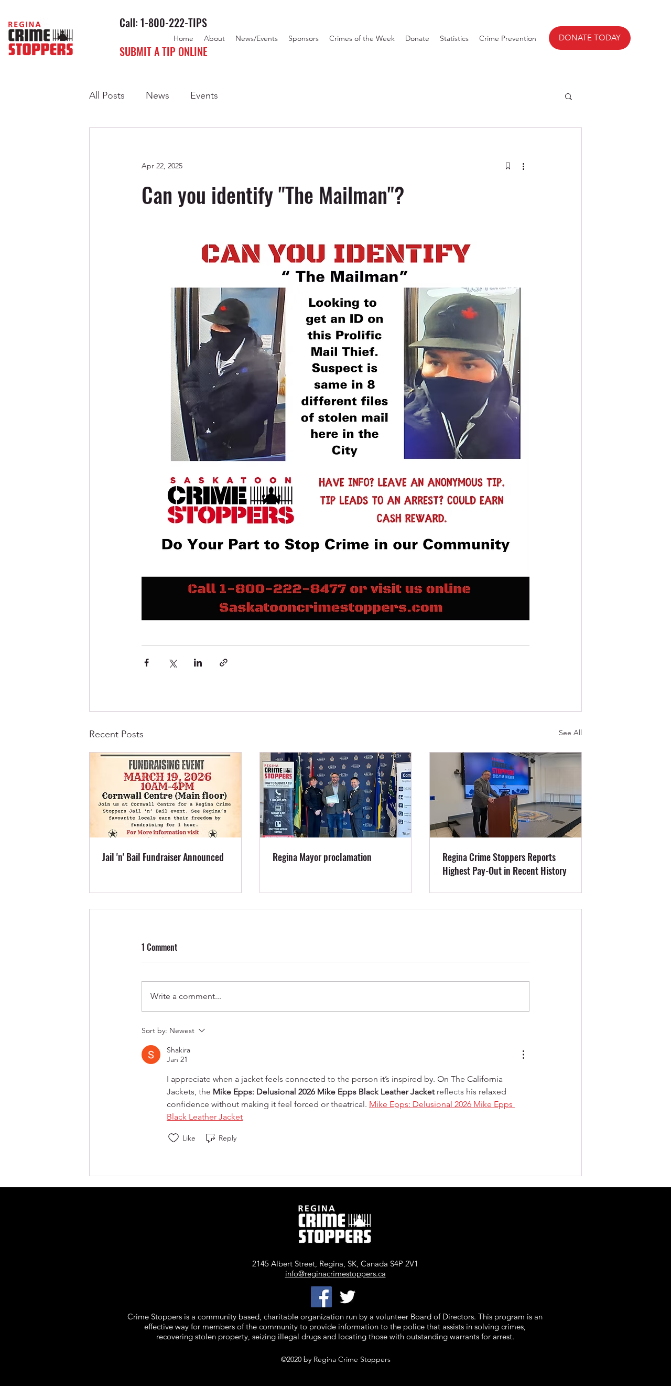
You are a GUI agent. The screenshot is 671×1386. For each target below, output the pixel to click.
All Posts (107, 95)
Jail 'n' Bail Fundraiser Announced (163, 857)
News (157, 95)
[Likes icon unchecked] (173, 1138)
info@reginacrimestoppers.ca (335, 1273)
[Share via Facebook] (146, 663)
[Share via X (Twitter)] (172, 663)
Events (204, 95)
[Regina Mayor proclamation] (336, 795)
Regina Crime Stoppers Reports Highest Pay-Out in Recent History (504, 863)
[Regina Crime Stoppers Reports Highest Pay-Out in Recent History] (505, 795)
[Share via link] (224, 663)
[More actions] (523, 165)
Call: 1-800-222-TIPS (163, 22)
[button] (568, 96)
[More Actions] (523, 1054)
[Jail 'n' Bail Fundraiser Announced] (165, 795)
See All (570, 732)
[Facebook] (321, 1296)
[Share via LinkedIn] (198, 663)
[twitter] (347, 1296)
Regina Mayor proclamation (322, 857)
